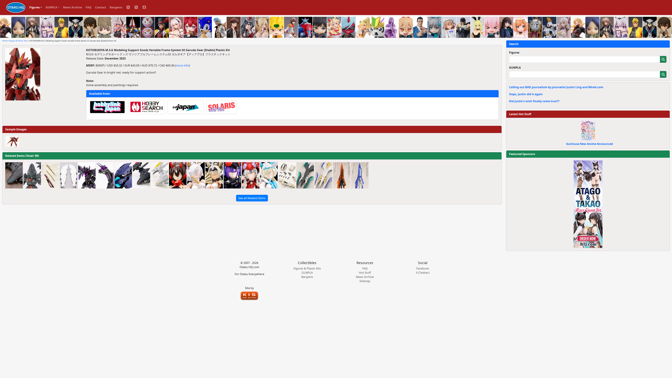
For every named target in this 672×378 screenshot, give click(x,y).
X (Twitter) (422, 273)
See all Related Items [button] (252, 198)
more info (182, 65)
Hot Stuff (365, 273)
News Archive (72, 7)
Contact (100, 7)
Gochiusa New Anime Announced (589, 144)
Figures (514, 52)
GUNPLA (515, 67)
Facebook (422, 268)
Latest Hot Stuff (520, 114)
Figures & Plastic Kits (18, 41)
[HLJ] (588, 204)
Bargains (116, 7)
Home (4, 41)
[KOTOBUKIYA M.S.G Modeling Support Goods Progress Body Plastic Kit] (32, 175)
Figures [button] (34, 7)
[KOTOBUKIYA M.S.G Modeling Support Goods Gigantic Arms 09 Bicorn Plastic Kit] (105, 175)
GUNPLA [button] (51, 7)
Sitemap (364, 281)
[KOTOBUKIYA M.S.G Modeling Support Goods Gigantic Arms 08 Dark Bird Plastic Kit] (87, 175)
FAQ (88, 7)
